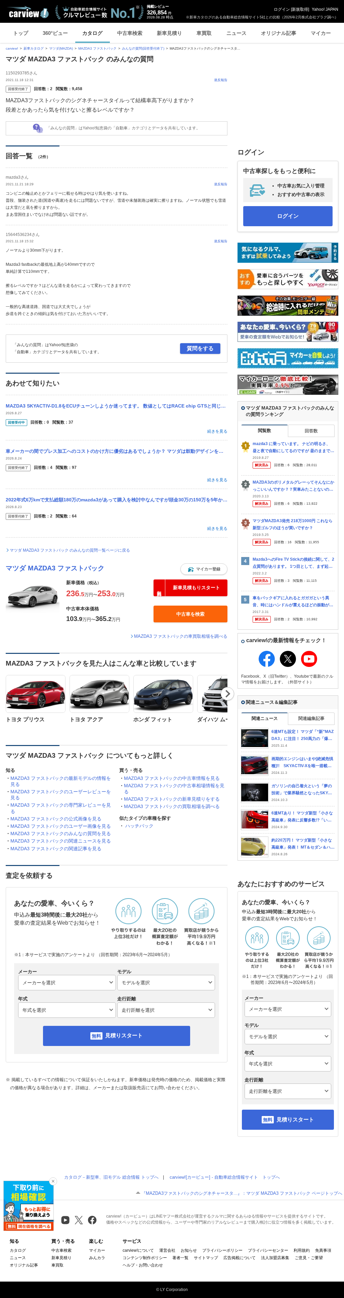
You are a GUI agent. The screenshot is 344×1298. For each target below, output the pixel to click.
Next (227, 694)
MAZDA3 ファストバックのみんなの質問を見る (60, 833)
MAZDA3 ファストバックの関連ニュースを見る (60, 841)
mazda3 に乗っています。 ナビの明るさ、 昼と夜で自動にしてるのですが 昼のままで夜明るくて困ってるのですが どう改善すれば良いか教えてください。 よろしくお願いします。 (293, 447)
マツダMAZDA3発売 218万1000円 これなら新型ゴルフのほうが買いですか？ (293, 524)
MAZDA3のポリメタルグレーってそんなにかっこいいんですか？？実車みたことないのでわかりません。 (293, 486)
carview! (12, 48)
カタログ (92, 33)
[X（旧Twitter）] (78, 1220)
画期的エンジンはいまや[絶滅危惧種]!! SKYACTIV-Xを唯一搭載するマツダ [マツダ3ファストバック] (302, 762)
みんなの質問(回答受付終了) (143, 48)
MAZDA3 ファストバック (97, 48)
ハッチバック (139, 825)
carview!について (138, 1250)
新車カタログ (34, 48)
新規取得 (300, 9)
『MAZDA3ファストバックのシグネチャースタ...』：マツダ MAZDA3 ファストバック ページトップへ (241, 1193)
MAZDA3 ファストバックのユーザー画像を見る (60, 826)
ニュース (236, 33)
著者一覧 (180, 1257)
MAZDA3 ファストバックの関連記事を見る (55, 848)
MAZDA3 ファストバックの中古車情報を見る (172, 778)
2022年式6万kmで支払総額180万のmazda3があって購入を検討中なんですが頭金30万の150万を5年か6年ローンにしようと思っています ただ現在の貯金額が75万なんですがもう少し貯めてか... (116, 499)
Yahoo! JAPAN (325, 9)
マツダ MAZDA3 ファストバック (55, 568)
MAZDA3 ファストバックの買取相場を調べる (172, 806)
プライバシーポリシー (222, 1250)
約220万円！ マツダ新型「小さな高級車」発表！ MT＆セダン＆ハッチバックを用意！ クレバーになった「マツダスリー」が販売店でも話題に (303, 844)
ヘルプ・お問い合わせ (143, 1265)
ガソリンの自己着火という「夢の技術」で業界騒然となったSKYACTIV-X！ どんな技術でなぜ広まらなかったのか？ (302, 790)
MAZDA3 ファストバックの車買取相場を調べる (180, 636)
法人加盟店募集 (275, 1257)
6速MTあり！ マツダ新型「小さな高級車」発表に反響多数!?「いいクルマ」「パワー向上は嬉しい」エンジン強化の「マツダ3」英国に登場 (302, 817)
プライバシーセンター (268, 1250)
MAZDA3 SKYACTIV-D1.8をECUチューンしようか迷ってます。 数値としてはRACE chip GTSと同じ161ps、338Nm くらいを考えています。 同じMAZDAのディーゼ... (116, 406)
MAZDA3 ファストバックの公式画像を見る (55, 818)
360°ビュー (55, 33)
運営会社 (167, 1250)
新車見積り (169, 33)
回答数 (311, 430)
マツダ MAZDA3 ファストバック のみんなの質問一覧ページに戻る (70, 550)
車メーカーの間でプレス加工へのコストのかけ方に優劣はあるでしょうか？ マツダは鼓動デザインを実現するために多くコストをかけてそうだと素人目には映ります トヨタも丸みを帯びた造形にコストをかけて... (116, 451)
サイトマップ (206, 1257)
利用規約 (302, 1250)
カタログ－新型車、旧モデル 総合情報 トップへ (111, 1177)
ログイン (282, 9)
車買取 (204, 33)
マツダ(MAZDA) (61, 48)
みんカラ (97, 1257)
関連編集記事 (311, 718)
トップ (20, 33)
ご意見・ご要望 (309, 1257)
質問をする (200, 348)
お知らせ (189, 1250)
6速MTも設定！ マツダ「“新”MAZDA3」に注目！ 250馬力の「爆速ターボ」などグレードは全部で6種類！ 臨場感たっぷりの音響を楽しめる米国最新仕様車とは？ (302, 735)
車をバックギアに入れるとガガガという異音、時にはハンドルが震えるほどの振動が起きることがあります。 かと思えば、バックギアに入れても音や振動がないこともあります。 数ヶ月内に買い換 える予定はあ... (293, 602)
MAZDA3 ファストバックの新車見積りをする (172, 799)
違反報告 (220, 80)
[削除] (53, 1181)
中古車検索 (129, 33)
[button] (203, 569)
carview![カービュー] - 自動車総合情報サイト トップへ (225, 1177)
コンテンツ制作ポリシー (145, 1257)
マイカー (321, 33)
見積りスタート (124, 1035)
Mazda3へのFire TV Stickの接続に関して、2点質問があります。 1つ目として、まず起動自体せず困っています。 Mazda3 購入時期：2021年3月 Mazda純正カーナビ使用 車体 (293, 563)
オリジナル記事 (278, 33)
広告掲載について (239, 1257)
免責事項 (323, 1250)
